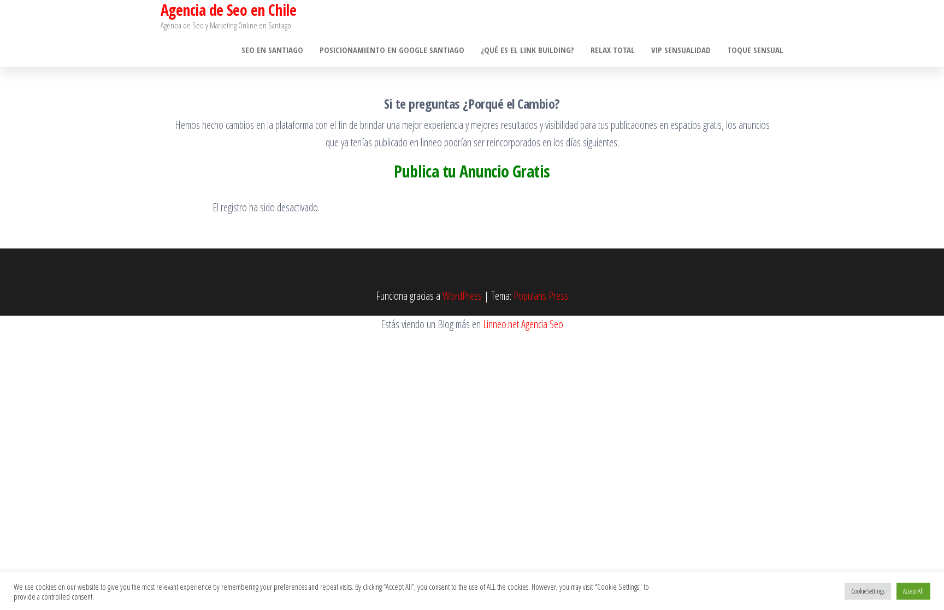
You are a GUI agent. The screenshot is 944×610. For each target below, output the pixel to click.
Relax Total (613, 49)
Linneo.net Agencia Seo (523, 324)
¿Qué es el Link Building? (527, 49)
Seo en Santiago (272, 49)
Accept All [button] (913, 591)
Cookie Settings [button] (867, 591)
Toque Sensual (755, 49)
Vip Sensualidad (681, 49)
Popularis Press (541, 295)
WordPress (462, 295)
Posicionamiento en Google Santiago (392, 49)
